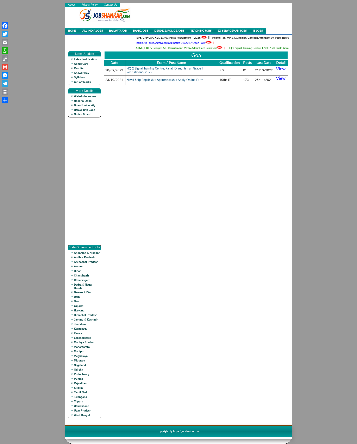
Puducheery (81, 374)
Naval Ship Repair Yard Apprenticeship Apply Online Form (164, 79)
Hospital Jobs (83, 100)
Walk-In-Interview (85, 96)
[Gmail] (5, 67)
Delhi (77, 296)
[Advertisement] (85, 183)
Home (72, 31)
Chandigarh (81, 275)
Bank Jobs (140, 31)
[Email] (5, 42)
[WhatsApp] (5, 50)
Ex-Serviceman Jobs (232, 31)
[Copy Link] (5, 59)
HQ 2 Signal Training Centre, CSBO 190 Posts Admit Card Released (261, 48)
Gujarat (78, 306)
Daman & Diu (82, 292)
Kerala (78, 333)
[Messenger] (5, 75)
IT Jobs (258, 31)
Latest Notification (85, 59)
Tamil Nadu (81, 392)
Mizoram (79, 360)
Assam (78, 266)
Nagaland (80, 365)
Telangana (80, 397)
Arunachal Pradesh (86, 261)
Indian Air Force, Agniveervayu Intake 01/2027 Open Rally (164, 43)
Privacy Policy (89, 5)
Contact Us (110, 5)
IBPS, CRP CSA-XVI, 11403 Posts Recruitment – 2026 (161, 38)
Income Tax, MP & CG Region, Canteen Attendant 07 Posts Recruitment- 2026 (251, 38)
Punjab (78, 378)
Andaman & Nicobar (87, 252)
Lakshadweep (82, 337)
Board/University (84, 105)
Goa (76, 301)
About (71, 5)
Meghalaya (81, 356)
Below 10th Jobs (84, 109)
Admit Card (81, 63)
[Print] (5, 92)
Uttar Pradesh (82, 410)
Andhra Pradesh (84, 257)
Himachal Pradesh (85, 315)
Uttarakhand (81, 406)
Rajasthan (80, 383)
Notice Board (82, 114)
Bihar (77, 271)
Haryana (79, 310)
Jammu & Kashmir (86, 319)
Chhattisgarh (82, 280)
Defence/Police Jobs (169, 31)
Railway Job (118, 31)
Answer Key (81, 72)
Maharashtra (82, 346)
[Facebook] (5, 26)
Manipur (79, 351)
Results (78, 68)
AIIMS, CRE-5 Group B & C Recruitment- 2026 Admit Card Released (169, 48)
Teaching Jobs (201, 31)
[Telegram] (5, 83)
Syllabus (79, 77)
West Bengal (82, 415)
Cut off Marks (82, 82)
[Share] (5, 100)
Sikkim (78, 387)
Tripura (78, 401)
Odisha (78, 369)
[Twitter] (5, 34)
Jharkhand (80, 324)
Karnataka (80, 328)
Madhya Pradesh (84, 342)
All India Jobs (92, 31)
